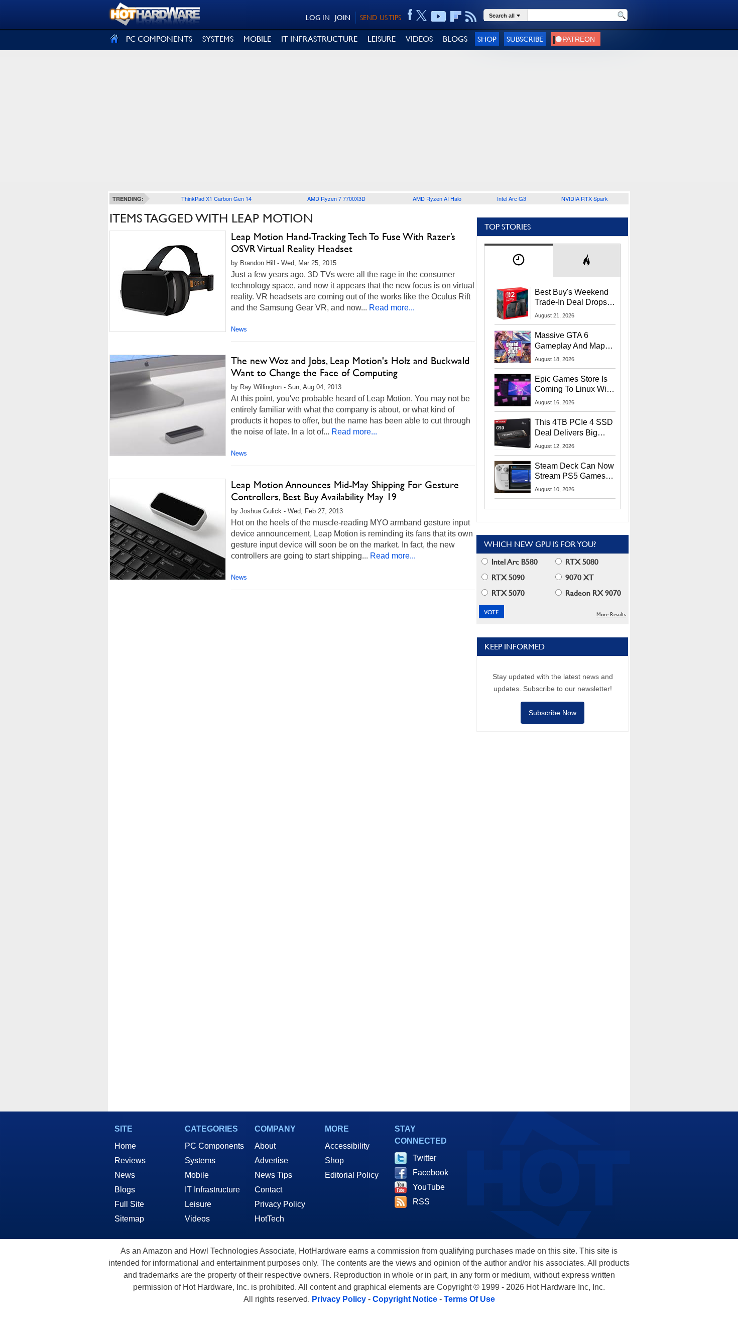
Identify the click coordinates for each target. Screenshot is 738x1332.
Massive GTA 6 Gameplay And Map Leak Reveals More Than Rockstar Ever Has (570, 341)
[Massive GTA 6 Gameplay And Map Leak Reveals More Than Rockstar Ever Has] (513, 346)
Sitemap (129, 1218)
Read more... (392, 307)
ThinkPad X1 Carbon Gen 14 (216, 198)
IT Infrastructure (212, 1189)
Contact (268, 1189)
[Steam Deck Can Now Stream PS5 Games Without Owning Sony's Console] (513, 477)
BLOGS (455, 39)
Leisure (198, 1204)
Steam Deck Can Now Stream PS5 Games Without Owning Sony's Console (574, 472)
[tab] (518, 260)
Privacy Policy (280, 1204)
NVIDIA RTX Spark (584, 198)
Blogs (124, 1189)
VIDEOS (419, 39)
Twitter (424, 1158)
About (265, 1146)
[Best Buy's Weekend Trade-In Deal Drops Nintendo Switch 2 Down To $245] (513, 303)
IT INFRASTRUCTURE (319, 39)
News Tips (273, 1175)
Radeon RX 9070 (592, 593)
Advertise (271, 1160)
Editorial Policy (352, 1175)
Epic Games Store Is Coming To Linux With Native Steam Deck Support (574, 385)
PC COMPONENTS (159, 39)
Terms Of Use (469, 1299)
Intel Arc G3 (511, 198)
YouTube (429, 1187)
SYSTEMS (217, 39)
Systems (200, 1160)
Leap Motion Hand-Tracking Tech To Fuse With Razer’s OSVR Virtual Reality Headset (343, 243)
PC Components (214, 1146)
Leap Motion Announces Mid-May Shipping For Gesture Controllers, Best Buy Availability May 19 (345, 491)
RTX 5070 (507, 593)
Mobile (197, 1175)
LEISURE (381, 39)
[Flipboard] (455, 16)
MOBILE (257, 39)
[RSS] (471, 16)
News (239, 329)
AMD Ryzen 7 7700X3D (336, 198)
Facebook (430, 1172)
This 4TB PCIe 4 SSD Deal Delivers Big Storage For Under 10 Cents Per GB (574, 428)
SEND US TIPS (380, 18)
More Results (611, 614)
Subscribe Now (552, 713)
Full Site (129, 1204)
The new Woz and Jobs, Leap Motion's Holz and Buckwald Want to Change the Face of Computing (350, 367)
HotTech (269, 1218)
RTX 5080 (580, 562)
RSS (421, 1201)
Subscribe (525, 39)
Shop (487, 39)
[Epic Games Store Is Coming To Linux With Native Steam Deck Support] (513, 390)
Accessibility (347, 1146)
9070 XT (578, 577)
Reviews (130, 1160)
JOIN (342, 18)
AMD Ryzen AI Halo (437, 198)
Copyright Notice (405, 1299)
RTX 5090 (507, 577)
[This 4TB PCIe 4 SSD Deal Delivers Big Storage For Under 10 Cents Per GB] (513, 433)
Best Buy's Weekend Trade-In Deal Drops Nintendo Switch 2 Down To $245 (571, 298)
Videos (197, 1218)
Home (125, 1146)
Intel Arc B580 (513, 562)
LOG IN (318, 18)
